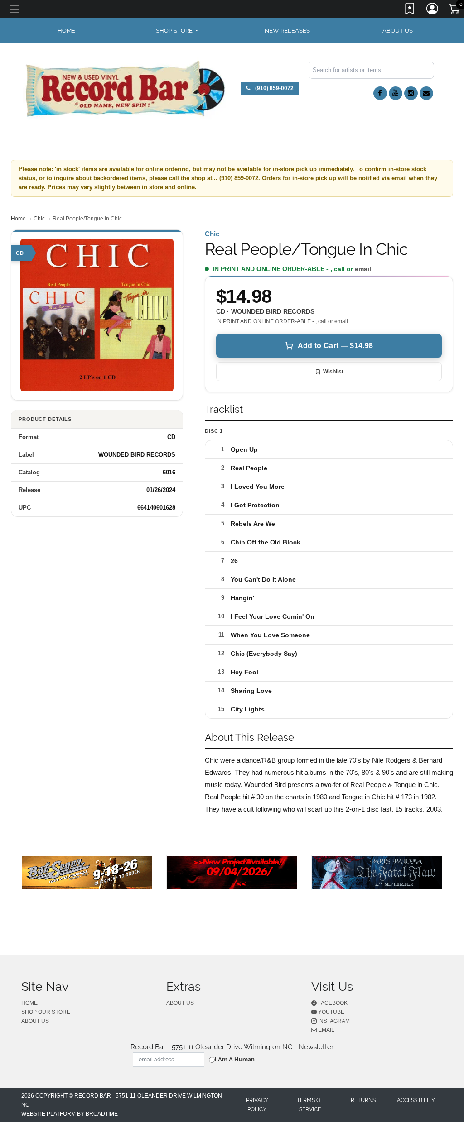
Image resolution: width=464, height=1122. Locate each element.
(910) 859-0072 (274, 88)
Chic (39, 218)
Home (18, 218)
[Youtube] (395, 93)
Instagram (333, 1021)
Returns (363, 1100)
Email (325, 1030)
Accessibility (416, 1100)
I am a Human (235, 1059)
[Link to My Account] (432, 10)
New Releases (287, 30)
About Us (397, 30)
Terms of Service (310, 1104)
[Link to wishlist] (410, 10)
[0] (455, 10)
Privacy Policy (257, 1104)
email (363, 268)
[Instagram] (411, 93)
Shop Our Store (45, 1012)
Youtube (330, 1012)
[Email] (426, 93)
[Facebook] (380, 93)
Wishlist (333, 371)
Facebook (332, 1003)
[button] (177, 31)
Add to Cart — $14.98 (335, 345)
